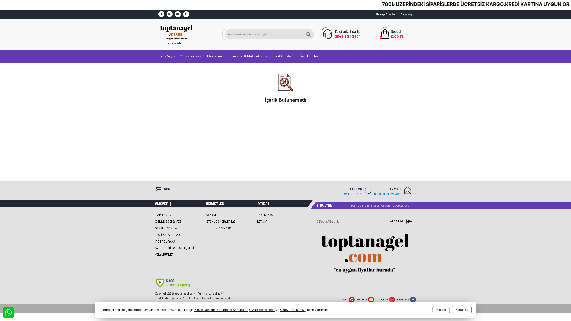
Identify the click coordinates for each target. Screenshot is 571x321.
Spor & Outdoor (282, 56)
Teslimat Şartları (167, 235)
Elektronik (215, 56)
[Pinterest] (186, 14)
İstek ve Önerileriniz (221, 221)
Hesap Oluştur (386, 14)
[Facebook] (161, 14)
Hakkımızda (265, 215)
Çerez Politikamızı (293, 309)
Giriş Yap (407, 14)
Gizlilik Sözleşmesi (168, 221)
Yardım (211, 215)
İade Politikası (165, 241)
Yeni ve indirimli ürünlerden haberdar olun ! (381, 205)
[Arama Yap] (308, 34)
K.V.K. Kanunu (164, 215)
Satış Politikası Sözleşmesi (174, 248)
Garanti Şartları (167, 228)
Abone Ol (397, 221)
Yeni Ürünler (164, 254)
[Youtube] (178, 14)
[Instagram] (170, 14)
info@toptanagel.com (387, 193)
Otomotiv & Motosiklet (246, 56)
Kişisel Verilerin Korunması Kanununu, (221, 309)
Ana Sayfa (168, 56)
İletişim (262, 221)
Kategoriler (194, 56)
